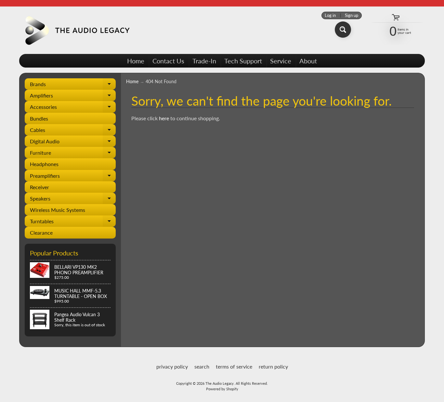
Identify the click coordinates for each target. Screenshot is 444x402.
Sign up (351, 15)
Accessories (73, 108)
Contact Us (168, 61)
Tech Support (243, 61)
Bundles (39, 118)
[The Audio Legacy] (76, 30)
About (308, 61)
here (164, 118)
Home (135, 61)
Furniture (73, 153)
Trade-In (204, 61)
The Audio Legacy (219, 383)
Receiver (39, 187)
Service (280, 61)
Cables (73, 131)
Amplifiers (73, 96)
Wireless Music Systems (57, 210)
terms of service (234, 366)
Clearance (41, 232)
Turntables (73, 222)
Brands (73, 85)
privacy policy (172, 366)
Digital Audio (73, 142)
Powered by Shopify (222, 389)
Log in (330, 15)
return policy (273, 366)
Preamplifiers (73, 177)
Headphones (44, 164)
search (201, 366)
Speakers (73, 199)
